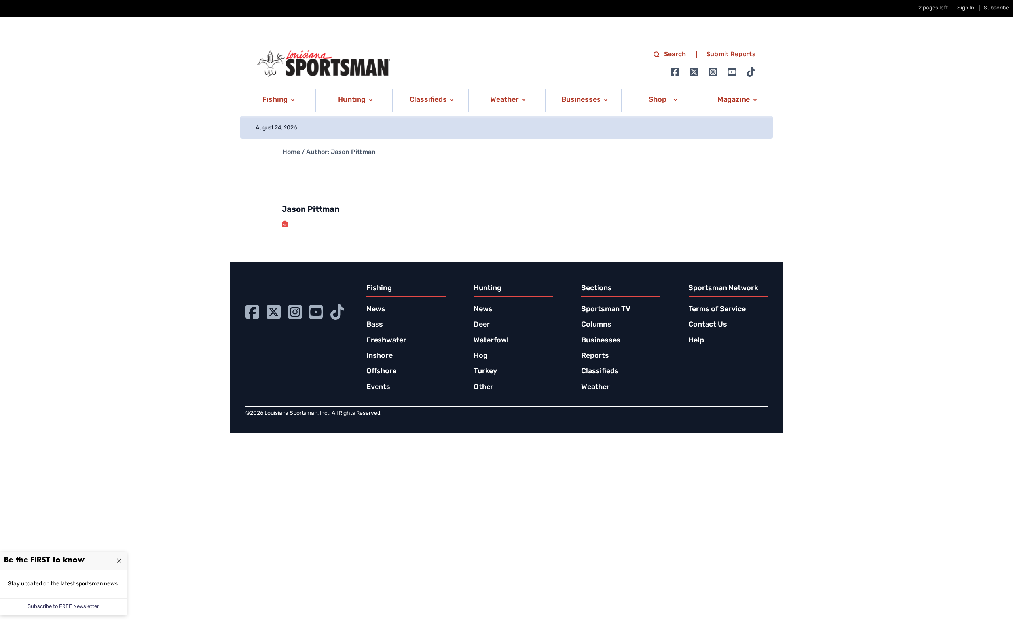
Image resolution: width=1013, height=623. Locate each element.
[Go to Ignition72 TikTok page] (751, 72)
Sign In (965, 8)
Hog (481, 356)
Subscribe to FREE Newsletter (63, 606)
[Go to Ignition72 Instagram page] (713, 72)
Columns (596, 325)
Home (291, 152)
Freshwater (386, 340)
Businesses (600, 340)
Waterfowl (491, 340)
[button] (277, 100)
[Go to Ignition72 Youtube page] (732, 72)
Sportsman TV (605, 309)
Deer (482, 325)
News (375, 309)
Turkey (485, 371)
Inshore (379, 356)
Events (378, 387)
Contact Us (708, 325)
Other (483, 387)
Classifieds (599, 371)
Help (696, 340)
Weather (595, 387)
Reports (595, 356)
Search (675, 54)
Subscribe (996, 8)
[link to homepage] (323, 64)
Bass (374, 325)
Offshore (381, 371)
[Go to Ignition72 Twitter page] (694, 72)
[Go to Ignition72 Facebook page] (675, 72)
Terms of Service (717, 309)
